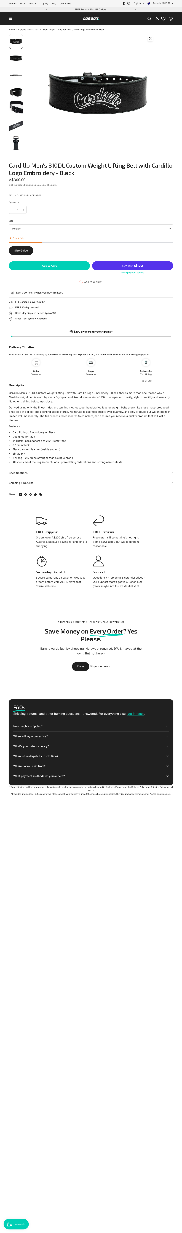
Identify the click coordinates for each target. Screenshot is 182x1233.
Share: (12, 494)
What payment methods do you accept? (39, 776)
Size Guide (21, 250)
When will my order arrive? (30, 736)
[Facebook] (124, 3)
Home (12, 29)
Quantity (14, 202)
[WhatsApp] (35, 494)
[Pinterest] (30, 494)
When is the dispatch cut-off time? (35, 756)
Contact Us (65, 3)
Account (33, 3)
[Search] (149, 18)
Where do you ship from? (29, 766)
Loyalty (44, 3)
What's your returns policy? (31, 746)
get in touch (135, 713)
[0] (170, 18)
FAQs (22, 3)
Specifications (18, 473)
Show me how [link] (99, 666)
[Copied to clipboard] (40, 494)
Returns (13, 3)
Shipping (28, 185)
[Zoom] (150, 38)
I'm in (80, 666)
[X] (25, 494)
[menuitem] (13, 3)
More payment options (132, 273)
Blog (54, 3)
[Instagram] (128, 3)
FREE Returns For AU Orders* (91, 9)
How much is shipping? (28, 726)
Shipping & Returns (21, 483)
